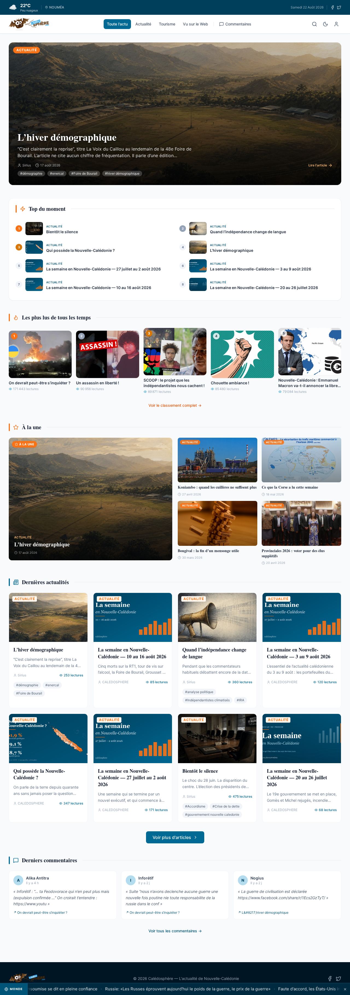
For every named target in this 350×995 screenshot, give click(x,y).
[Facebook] (332, 7)
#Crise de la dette (226, 806)
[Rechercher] (314, 24)
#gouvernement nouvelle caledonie (212, 814)
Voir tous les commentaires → (175, 930)
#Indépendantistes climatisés (207, 700)
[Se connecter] (336, 24)
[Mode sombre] (325, 24)
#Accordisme (195, 806)
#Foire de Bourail (84, 173)
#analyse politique (199, 692)
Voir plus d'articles (172, 837)
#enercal (57, 173)
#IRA (240, 700)
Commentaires (238, 24)
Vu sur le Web (195, 24)
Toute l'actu (117, 24)
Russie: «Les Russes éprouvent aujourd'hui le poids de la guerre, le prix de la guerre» (163, 988)
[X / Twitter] (339, 7)
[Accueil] (29, 24)
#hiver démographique (122, 173)
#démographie (31, 173)
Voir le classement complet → (175, 405)
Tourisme (167, 24)
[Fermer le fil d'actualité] (345, 989)
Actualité (143, 24)
